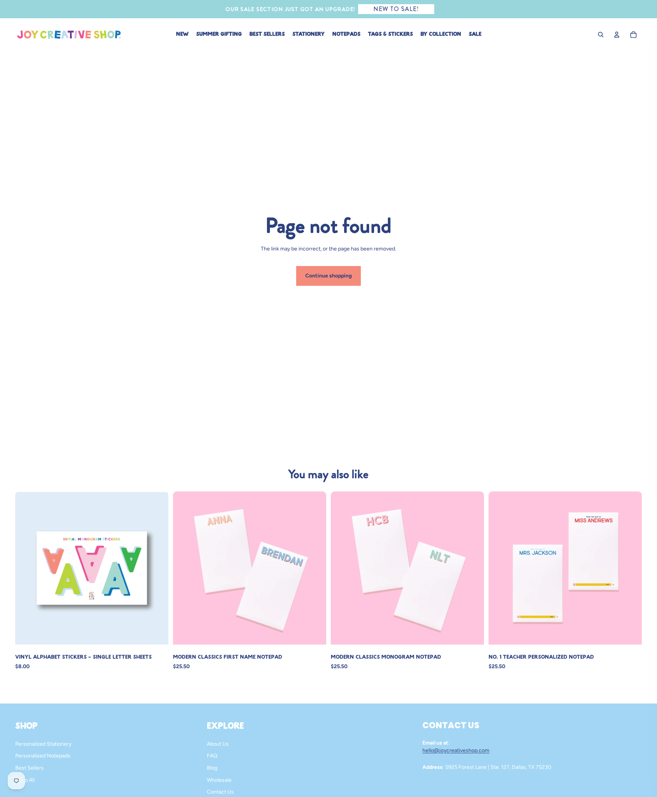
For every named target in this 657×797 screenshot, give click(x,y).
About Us (218, 744)
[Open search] (600, 34)
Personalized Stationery (43, 744)
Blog (212, 768)
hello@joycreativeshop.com (455, 750)
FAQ (212, 756)
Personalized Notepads (42, 756)
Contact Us (220, 792)
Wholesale (219, 780)
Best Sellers (29, 768)
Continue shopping (328, 276)
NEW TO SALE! (396, 9)
